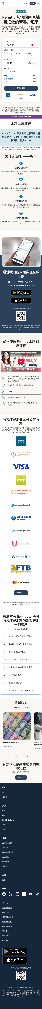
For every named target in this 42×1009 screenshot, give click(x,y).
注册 (32, 3)
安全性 (4, 931)
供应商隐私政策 (7, 917)
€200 (8, 54)
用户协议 (5, 903)
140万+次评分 (22, 286)
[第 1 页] (17, 756)
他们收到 (7, 59)
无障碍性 (5, 936)
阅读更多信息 (8, 746)
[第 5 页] (25, 756)
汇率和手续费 (7, 843)
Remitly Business (8, 820)
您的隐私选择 (7, 922)
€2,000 (17, 54)
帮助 (3, 880)
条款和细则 (22, 112)
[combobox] (34, 63)
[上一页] (14, 756)
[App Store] (21, 301)
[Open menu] (38, 3)
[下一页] (27, 756)
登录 (25, 3)
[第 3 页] (21, 756)
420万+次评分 (22, 282)
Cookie (5, 940)
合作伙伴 (5, 857)
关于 (3, 792)
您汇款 (6, 41)
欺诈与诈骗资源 (7, 852)
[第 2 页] (19, 756)
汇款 (3, 811)
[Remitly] (3, 3)
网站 (35, 376)
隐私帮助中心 (7, 926)
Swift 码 (5, 847)
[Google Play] (21, 293)
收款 (3, 815)
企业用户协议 (7, 908)
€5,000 (28, 54)
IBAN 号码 (5, 861)
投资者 (4, 797)
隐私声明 (5, 912)
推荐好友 (5, 866)
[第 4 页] (23, 756)
